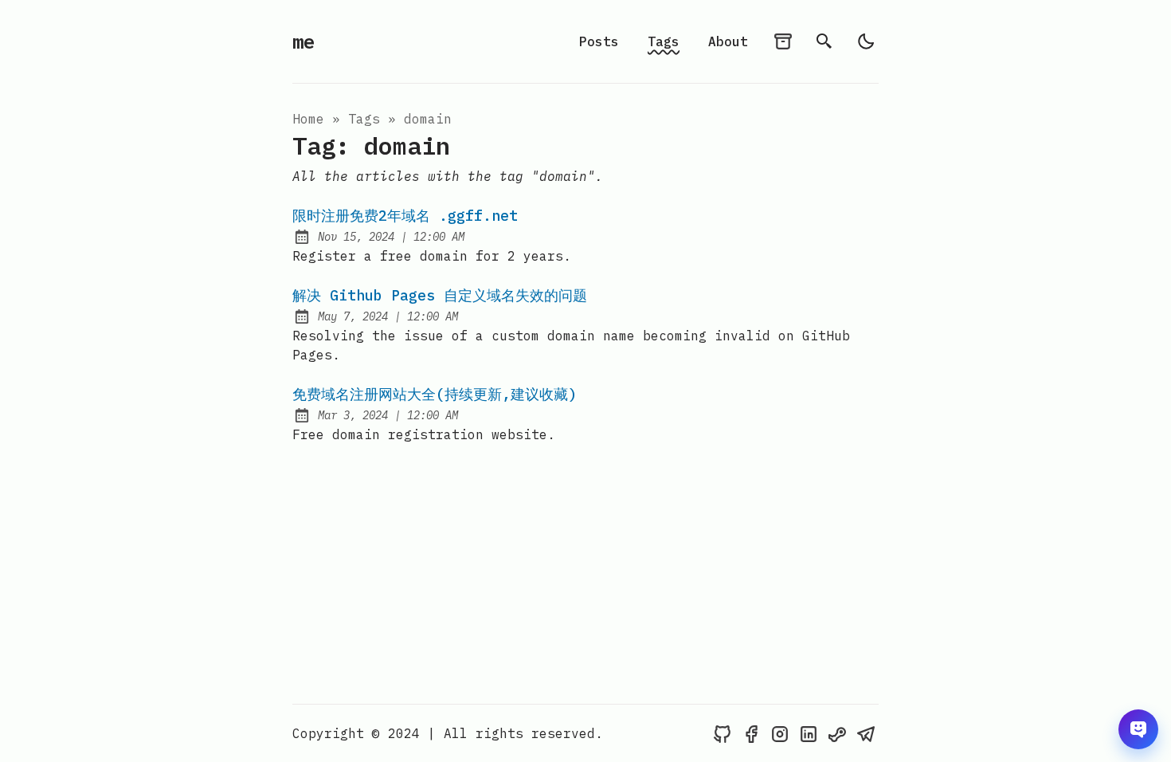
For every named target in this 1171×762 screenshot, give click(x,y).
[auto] (866, 41)
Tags (663, 41)
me (303, 41)
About (728, 41)
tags (364, 119)
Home (308, 119)
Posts (599, 41)
